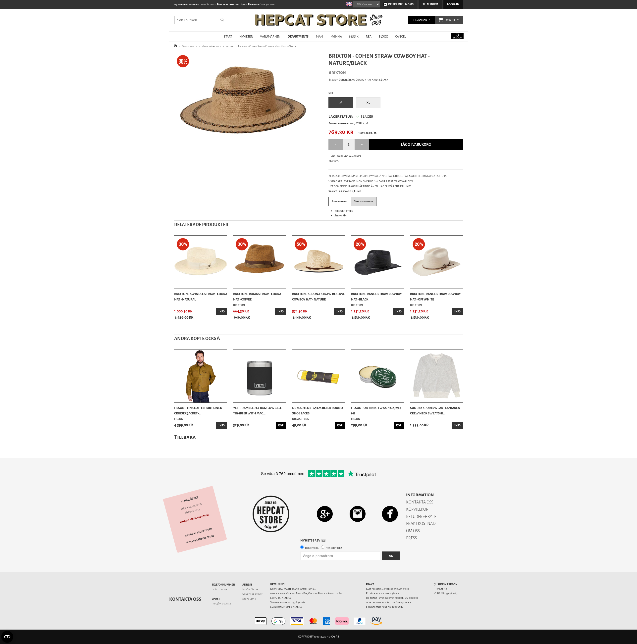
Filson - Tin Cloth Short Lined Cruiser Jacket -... (198, 410)
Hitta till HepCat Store (200, 539)
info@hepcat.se (221, 603)
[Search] (222, 20)
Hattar (229, 46)
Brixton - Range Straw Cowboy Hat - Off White (435, 296)
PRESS (411, 538)
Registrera (311, 548)
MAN (319, 36)
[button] (441, 20)
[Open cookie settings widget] (7, 637)
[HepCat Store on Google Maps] (325, 513)
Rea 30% (333, 161)
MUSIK (353, 36)
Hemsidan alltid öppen (198, 532)
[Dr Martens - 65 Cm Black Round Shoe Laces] (318, 375)
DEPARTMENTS (298, 36)
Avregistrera (334, 548)
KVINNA (336, 36)
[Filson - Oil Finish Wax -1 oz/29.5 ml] (377, 375)
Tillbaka (185, 437)
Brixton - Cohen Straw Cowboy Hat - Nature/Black (267, 46)
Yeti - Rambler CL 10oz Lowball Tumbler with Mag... (257, 410)
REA (368, 36)
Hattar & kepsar (211, 46)
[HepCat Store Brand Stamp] (271, 514)
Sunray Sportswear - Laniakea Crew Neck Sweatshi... (435, 410)
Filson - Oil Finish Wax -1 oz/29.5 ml (376, 410)
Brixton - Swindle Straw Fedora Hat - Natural (200, 296)
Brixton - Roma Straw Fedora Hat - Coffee (257, 296)
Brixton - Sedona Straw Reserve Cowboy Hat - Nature (318, 296)
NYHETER (246, 36)
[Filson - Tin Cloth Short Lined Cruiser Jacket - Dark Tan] (200, 375)
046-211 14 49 (219, 589)
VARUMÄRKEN (270, 36)
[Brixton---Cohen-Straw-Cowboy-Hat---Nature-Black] (243, 98)
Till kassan (420, 20)
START (228, 36)
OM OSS (413, 530)
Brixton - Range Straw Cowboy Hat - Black (376, 296)
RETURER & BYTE (421, 516)
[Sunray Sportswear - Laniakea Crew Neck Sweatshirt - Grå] (436, 375)
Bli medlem (430, 4)
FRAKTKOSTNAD (421, 523)
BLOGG (383, 36)
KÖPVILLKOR (417, 509)
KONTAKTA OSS (419, 502)
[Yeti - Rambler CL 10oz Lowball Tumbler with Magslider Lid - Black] (259, 375)
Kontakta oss (185, 599)
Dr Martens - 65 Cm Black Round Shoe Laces (317, 410)
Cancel (400, 36)
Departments (189, 46)
